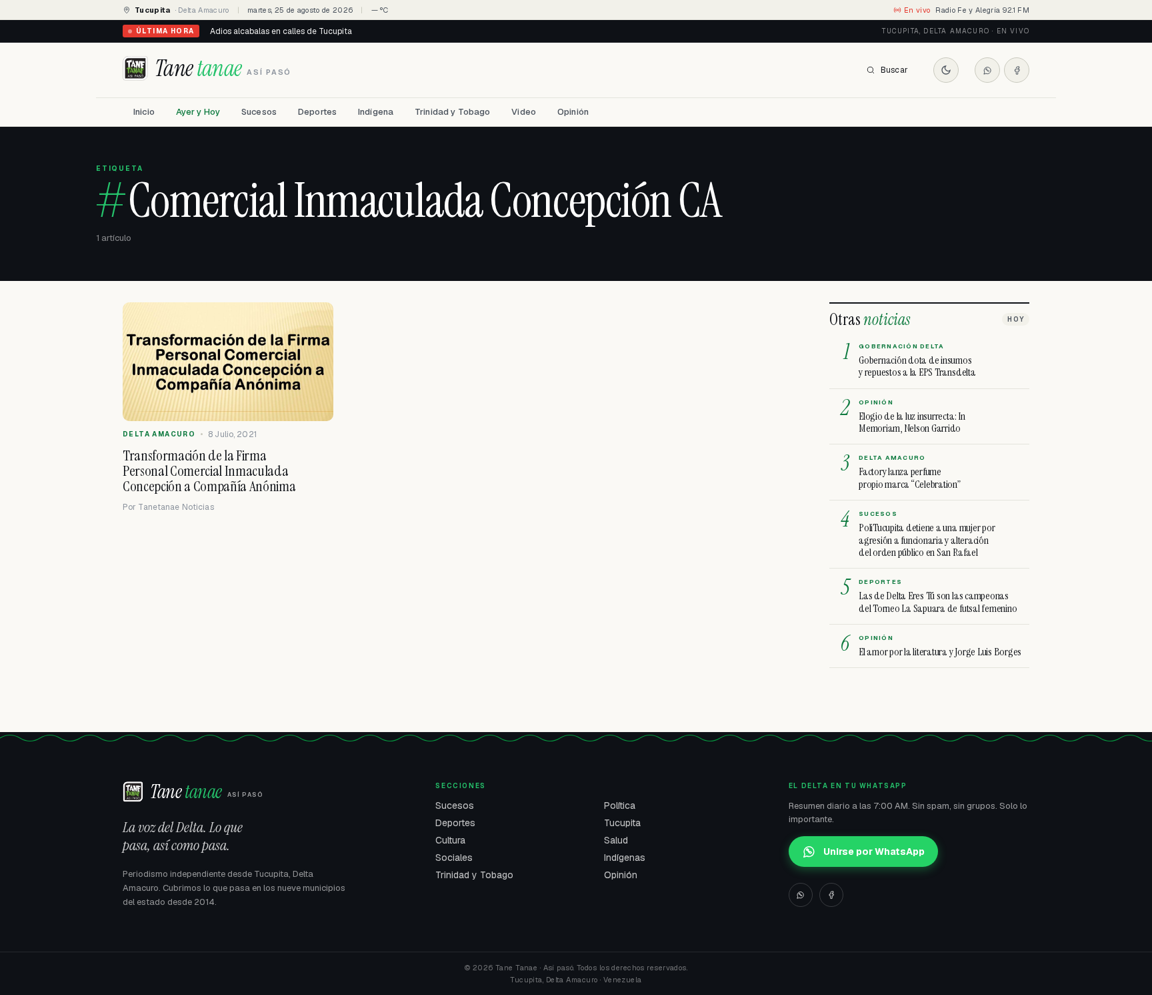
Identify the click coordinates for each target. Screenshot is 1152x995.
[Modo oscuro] (946, 70)
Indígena (375, 111)
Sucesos (259, 111)
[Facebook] (1016, 70)
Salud (616, 840)
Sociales (454, 858)
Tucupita (622, 823)
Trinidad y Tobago (452, 111)
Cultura (450, 840)
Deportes (317, 111)
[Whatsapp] (987, 70)
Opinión (573, 111)
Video (523, 111)
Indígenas (624, 858)
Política (619, 805)
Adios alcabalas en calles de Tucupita (281, 31)
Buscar (894, 70)
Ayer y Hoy (198, 111)
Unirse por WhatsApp (874, 852)
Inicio (144, 111)
